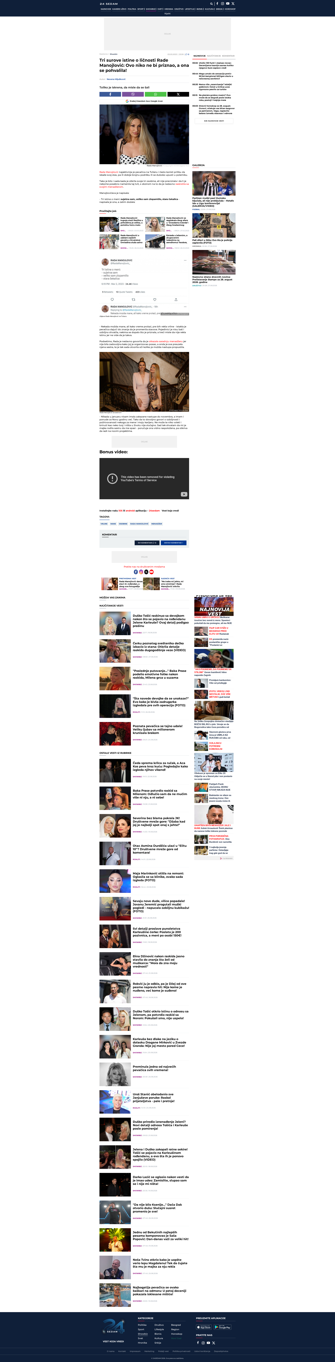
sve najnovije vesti (214, 121)
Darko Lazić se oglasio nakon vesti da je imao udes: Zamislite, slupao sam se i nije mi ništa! (161, 1181)
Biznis (200, 9)
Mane (113, 524)
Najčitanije (214, 55)
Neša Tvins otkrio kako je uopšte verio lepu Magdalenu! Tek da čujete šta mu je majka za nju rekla (160, 1263)
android (130, 510)
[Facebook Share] (110, 94)
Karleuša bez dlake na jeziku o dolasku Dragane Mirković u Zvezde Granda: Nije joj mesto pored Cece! (159, 1043)
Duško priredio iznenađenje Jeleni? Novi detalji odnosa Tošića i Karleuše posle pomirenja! (160, 1125)
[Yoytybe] (228, 4)
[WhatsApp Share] (155, 94)
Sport (140, 9)
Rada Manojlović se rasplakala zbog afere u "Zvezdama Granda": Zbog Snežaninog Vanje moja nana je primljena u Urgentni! (177, 221)
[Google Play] (222, 1327)
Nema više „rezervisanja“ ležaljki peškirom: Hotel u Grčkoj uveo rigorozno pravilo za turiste (215, 87)
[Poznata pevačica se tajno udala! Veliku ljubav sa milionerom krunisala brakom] (115, 734)
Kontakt (122, 1351)
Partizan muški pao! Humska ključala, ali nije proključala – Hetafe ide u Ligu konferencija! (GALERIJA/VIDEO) (213, 202)
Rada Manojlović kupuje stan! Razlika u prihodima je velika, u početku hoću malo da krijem (132, 221)
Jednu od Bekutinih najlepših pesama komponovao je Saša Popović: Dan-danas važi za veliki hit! (160, 1236)
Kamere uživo (119, 9)
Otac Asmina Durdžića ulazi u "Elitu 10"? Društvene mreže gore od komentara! (160, 849)
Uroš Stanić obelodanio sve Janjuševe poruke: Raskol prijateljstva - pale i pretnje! (153, 1098)
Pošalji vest (163, 1351)
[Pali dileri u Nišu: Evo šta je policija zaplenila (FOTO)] (214, 225)
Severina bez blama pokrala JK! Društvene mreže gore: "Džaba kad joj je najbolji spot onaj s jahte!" (159, 822)
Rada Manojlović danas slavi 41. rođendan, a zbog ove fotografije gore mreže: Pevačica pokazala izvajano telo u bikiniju (131, 584)
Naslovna (103, 54)
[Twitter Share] (178, 94)
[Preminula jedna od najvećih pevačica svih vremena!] (115, 1074)
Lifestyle (190, 9)
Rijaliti (167, 14)
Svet (160, 9)
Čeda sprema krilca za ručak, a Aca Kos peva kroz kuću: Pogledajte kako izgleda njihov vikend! (160, 767)
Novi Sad (176, 1338)
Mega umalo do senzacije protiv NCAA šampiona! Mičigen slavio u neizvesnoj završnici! (216, 76)
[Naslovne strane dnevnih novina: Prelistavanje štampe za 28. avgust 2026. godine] (214, 262)
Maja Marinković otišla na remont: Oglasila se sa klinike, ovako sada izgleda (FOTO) (158, 877)
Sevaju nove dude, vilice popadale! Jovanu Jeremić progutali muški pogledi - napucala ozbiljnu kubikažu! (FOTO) (161, 906)
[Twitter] (233, 4)
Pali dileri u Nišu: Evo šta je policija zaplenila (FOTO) (212, 241)
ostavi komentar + (173, 543)
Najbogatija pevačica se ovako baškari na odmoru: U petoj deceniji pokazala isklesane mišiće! (159, 1291)
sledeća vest (168, 579)
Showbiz (151, 9)
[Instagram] (222, 4)
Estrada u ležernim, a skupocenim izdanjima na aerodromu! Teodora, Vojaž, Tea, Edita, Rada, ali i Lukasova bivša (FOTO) (176, 239)
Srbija (219, 9)
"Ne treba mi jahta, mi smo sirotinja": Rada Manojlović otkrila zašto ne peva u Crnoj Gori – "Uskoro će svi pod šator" (172, 584)
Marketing (149, 1351)
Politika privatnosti (181, 1351)
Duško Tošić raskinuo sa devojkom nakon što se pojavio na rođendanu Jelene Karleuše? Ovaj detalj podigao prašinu (161, 621)
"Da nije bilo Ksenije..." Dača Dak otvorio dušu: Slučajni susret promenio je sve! (157, 1208)
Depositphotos (221, 1351)
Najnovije (106, 9)
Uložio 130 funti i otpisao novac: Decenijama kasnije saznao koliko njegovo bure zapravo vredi (216, 65)
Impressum (135, 1351)
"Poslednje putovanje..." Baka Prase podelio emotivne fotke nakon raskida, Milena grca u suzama (159, 674)
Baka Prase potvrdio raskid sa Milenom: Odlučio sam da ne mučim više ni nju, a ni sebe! (160, 794)
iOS (120, 510)
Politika (132, 9)
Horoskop (230, 9)
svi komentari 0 (147, 543)
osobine (123, 524)
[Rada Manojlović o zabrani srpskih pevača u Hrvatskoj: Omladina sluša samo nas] (109, 241)
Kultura (209, 9)
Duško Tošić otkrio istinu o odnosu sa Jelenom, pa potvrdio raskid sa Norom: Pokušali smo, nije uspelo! (161, 1015)
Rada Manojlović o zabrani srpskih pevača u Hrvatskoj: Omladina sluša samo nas (132, 239)
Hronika (168, 9)
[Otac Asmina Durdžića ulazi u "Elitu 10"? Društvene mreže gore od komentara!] (115, 853)
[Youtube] (151, 572)
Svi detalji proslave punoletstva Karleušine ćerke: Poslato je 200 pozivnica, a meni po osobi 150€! (157, 932)
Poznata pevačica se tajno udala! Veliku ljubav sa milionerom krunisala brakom (157, 730)
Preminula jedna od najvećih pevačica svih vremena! (154, 1068)
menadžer (156, 524)
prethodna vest (127, 579)
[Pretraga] (211, 3)
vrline (104, 524)
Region (175, 1329)
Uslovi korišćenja (202, 1351)
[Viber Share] (133, 94)
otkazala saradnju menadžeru (166, 341)
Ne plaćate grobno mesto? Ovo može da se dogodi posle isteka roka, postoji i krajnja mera (215, 97)
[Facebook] (217, 4)
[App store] (204, 1327)
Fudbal (196, 209)
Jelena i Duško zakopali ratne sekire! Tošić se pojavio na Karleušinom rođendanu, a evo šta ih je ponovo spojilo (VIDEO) (160, 1155)
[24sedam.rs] (108, 4)
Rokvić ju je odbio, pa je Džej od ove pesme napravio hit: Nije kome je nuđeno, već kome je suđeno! (159, 987)
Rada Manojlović (109, 172)
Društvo (179, 9)
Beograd (176, 1325)
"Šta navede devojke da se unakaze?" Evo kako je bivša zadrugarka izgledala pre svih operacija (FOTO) (161, 702)
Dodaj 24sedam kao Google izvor (146, 101)
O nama (110, 1351)
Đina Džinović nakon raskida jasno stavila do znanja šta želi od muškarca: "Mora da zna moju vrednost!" (158, 961)
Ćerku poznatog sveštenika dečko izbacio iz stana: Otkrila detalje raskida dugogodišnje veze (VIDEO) (159, 647)
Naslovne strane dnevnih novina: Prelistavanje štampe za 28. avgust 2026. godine (212, 280)
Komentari (228, 55)
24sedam (154, 510)
